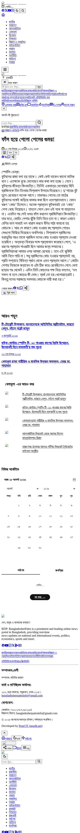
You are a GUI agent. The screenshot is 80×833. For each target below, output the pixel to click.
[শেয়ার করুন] (13, 157)
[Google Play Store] (16, 646)
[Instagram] (12, 11)
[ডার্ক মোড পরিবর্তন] (4, 756)
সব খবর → (40, 597)
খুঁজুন (39, 87)
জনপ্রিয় (59, 570)
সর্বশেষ (63, 94)
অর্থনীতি (13, 55)
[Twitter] (13, 646)
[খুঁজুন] (39, 122)
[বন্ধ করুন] (4, 82)
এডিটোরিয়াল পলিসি (28, 100)
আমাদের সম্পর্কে (9, 97)
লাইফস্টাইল (14, 45)
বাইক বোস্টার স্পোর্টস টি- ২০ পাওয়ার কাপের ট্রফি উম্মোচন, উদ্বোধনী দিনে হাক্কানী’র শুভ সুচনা (46, 410)
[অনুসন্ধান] (39, 761)
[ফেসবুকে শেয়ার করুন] (2, 157)
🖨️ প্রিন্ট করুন (9, 292)
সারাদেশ (12, 25)
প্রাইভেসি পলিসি (33, 97)
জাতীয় (12, 21)
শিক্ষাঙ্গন (12, 38)
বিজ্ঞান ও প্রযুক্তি (17, 42)
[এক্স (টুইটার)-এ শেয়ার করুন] (5, 157)
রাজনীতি (13, 126)
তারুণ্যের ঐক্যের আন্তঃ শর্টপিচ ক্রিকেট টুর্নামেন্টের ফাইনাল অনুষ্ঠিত (47, 449)
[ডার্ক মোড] (17, 11)
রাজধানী (56, 94)
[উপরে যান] (4, 733)
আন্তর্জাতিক (15, 28)
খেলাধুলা (13, 31)
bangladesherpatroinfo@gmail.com (22, 695)
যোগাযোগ (21, 97)
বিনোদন (12, 35)
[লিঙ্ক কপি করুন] (26, 288)
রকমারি (12, 808)
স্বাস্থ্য (12, 62)
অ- (16, 152)
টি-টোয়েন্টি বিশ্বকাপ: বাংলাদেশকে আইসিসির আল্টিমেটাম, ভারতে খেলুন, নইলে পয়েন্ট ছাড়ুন (44, 397)
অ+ (10, 152)
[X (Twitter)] (6, 11)
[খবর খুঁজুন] (23, 11)
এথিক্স (22, 661)
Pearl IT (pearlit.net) (30, 725)
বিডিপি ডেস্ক (11, 163)
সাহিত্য (12, 58)
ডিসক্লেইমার (13, 100)
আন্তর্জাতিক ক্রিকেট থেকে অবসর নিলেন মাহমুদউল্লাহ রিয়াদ (42, 436)
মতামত (12, 52)
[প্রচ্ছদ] (3, 15)
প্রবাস (12, 48)
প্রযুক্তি (36, 126)
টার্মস (27, 661)
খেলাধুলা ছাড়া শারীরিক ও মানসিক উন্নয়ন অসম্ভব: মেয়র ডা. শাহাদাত (47, 423)
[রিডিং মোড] (4, 153)
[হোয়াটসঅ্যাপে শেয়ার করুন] (8, 157)
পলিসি (4, 661)
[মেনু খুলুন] (5, 70)
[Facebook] (3, 11)
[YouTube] (9, 11)
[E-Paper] (20, 646)
